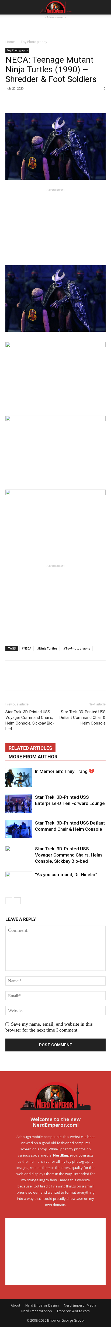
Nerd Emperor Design (42, 1305)
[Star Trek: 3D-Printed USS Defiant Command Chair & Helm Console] (18, 829)
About (15, 1305)
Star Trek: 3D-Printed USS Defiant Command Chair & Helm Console (83, 717)
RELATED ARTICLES (30, 748)
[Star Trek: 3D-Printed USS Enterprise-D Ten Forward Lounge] (18, 803)
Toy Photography (34, 42)
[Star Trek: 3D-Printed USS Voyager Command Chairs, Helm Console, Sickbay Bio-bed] (18, 855)
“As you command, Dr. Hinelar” (66, 874)
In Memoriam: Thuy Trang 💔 (64, 771)
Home (10, 42)
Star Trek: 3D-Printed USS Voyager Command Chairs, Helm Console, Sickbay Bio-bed (29, 720)
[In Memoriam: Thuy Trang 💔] (18, 777)
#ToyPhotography (76, 648)
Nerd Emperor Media (80, 1305)
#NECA (26, 648)
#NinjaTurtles (47, 648)
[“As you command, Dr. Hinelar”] (18, 881)
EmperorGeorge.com (73, 1311)
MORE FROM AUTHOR (33, 756)
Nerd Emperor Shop (36, 1311)
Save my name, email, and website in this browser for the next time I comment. (49, 1027)
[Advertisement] (55, 27)
